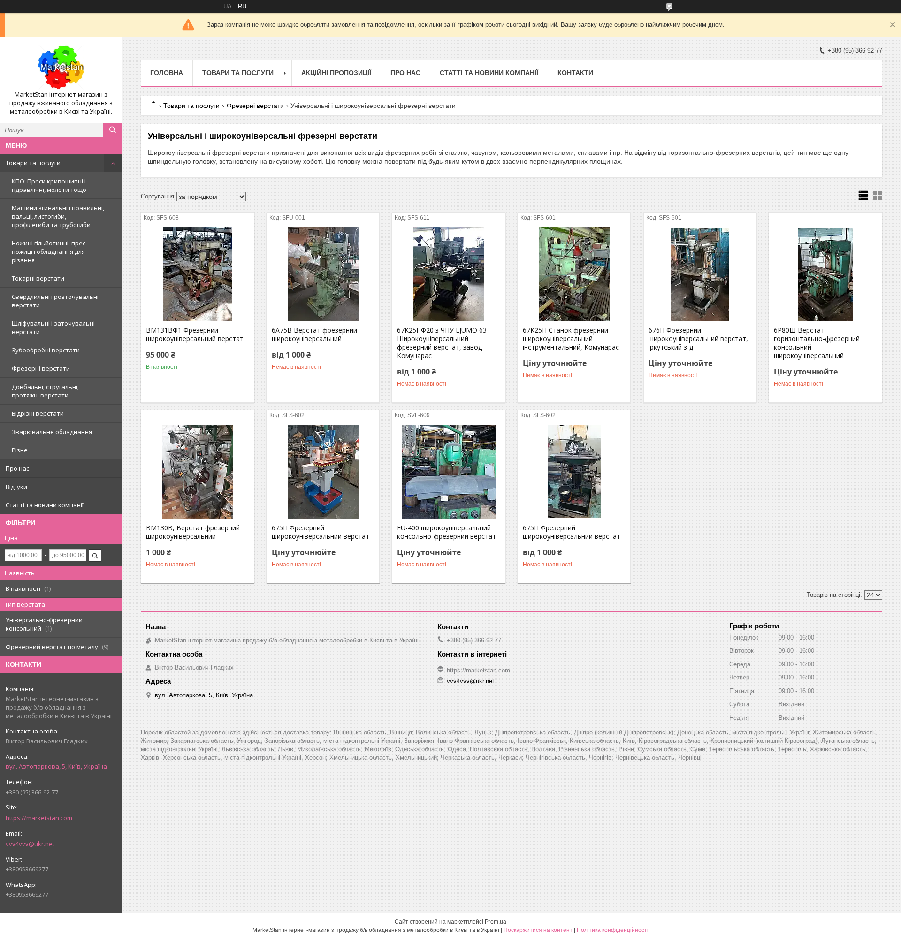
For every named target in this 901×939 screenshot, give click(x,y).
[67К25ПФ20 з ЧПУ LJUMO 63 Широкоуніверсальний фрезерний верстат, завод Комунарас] (448, 274)
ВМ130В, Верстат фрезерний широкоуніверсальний (193, 532)
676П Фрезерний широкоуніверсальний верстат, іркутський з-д (698, 338)
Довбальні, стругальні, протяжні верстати (45, 390)
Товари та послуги (33, 163)
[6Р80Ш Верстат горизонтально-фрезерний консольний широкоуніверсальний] (825, 274)
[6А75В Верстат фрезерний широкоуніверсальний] (323, 274)
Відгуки (16, 486)
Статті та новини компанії (45, 505)
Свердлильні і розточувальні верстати (55, 300)
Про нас (17, 468)
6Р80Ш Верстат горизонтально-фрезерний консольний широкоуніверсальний (817, 343)
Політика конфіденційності (613, 930)
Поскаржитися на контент (538, 930)
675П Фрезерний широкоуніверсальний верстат (320, 532)
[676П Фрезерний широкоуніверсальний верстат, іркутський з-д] (700, 274)
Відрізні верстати (38, 413)
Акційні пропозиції (336, 72)
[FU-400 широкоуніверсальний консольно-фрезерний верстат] (448, 472)
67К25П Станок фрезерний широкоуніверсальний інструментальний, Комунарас (571, 338)
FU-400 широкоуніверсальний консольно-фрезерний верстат (446, 532)
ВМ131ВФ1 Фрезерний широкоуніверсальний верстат (195, 334)
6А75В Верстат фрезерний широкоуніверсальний (314, 334)
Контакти (575, 72)
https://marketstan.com (39, 818)
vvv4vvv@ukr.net (30, 844)
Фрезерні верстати (41, 368)
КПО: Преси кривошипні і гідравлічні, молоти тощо (49, 185)
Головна (166, 72)
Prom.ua (495, 921)
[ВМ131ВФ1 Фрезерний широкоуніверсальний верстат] (197, 274)
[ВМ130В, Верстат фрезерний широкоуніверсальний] (197, 472)
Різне (20, 450)
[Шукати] (112, 130)
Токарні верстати (38, 278)
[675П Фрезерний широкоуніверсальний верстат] (323, 472)
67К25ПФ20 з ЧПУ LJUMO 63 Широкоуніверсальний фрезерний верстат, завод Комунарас (442, 343)
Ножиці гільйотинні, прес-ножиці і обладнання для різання (49, 251)
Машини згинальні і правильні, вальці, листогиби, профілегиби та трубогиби (58, 216)
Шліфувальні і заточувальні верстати (53, 327)
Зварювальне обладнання (52, 432)
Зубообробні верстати (46, 350)
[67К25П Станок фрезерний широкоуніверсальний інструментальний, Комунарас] (574, 274)
